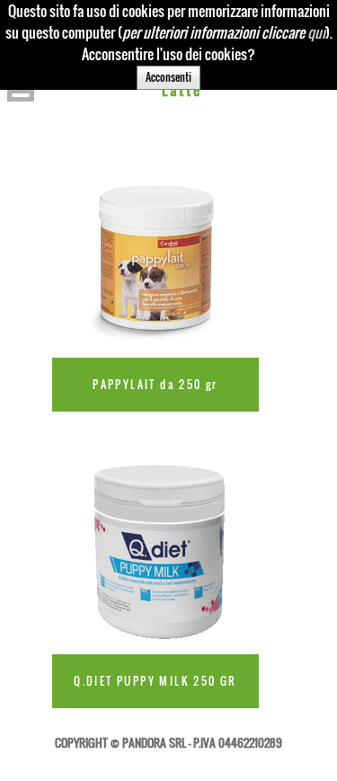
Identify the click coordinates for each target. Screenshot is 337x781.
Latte (182, 90)
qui (316, 32)
